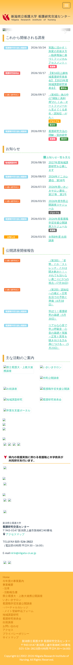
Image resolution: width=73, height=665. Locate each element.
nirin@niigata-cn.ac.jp (23, 553)
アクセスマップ (15, 534)
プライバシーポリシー (16, 633)
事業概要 (8, 584)
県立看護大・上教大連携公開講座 (23, 595)
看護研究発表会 (12, 618)
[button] (8, 29)
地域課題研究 (11, 614)
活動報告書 (11, 592)
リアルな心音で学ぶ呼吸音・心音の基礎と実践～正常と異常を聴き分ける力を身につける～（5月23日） (59, 336)
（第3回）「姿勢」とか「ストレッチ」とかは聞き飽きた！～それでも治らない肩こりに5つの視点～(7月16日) (59, 272)
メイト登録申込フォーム (18, 610)
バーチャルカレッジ (16, 607)
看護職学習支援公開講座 (17, 603)
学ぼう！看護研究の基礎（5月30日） (58, 314)
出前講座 (8, 622)
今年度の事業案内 (13, 580)
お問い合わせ (11, 626)
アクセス (8, 629)
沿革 (7, 588)
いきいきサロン (12, 599)
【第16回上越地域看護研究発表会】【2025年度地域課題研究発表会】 (58, 80)
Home (6, 577)
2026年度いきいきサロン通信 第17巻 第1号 (58, 190)
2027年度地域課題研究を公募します (58, 166)
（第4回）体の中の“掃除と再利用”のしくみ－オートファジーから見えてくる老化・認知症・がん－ (59, 106)
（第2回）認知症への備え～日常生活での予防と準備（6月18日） (59, 297)
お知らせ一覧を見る (58, 157)
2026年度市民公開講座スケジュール (58, 204)
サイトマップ (11, 637)
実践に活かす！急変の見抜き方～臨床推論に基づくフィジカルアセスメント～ (58, 55)
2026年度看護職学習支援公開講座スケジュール (58, 222)
